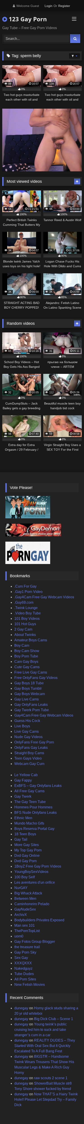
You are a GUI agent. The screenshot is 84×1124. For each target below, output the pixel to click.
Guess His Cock (27, 721)
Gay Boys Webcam (29, 694)
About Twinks (25, 635)
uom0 (18, 936)
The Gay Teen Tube (30, 802)
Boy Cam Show (26, 651)
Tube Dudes (24, 974)
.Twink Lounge (26, 608)
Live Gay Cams (26, 731)
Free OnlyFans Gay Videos (36, 678)
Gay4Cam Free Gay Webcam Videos (43, 715)
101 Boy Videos (27, 618)
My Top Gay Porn (28, 850)
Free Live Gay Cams (30, 672)
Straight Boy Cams (29, 753)
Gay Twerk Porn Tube (31, 710)
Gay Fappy (23, 780)
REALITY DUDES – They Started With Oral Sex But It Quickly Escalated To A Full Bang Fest (44, 1045)
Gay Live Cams (26, 699)
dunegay (21, 1008)
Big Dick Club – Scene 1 (53, 1019)
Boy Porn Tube (26, 656)
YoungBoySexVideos (31, 872)
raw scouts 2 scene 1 (50, 1078)
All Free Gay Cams (29, 791)
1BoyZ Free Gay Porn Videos (37, 866)
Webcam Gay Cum (29, 764)
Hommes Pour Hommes (33, 807)
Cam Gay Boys (26, 661)
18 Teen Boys (25, 834)
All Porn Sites (25, 979)
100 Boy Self (24, 877)
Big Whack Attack (28, 893)
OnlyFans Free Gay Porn (34, 742)
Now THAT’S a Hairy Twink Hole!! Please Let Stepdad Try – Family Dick (46, 1099)
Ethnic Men (23, 818)
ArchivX (20, 915)
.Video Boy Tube (27, 613)
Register (64, 6)
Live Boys (22, 726)
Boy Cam (21, 645)
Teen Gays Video (28, 758)
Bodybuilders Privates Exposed (39, 920)
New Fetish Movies (29, 984)
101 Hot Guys (25, 624)
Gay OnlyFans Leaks (31, 704)
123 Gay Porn (27, 19)
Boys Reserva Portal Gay (34, 829)
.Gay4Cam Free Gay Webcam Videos (44, 597)
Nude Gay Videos (28, 737)
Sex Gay (21, 958)
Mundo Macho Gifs (29, 823)
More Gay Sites (26, 845)
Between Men (25, 898)
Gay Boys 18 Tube (29, 683)
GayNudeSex (25, 909)
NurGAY (21, 888)
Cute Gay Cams (27, 667)
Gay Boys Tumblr (28, 688)
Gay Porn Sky (25, 952)
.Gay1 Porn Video (28, 592)
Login (48, 6)
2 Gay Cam (23, 629)
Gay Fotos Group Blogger (34, 941)
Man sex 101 (24, 925)
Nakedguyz (23, 968)
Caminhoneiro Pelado (31, 904)
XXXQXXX (23, 963)
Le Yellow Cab (26, 775)
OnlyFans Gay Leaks (31, 747)
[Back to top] (70, 1110)
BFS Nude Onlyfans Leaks (35, 812)
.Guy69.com (23, 602)
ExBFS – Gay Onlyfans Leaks (38, 786)
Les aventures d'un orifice (34, 882)
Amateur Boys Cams (30, 640)
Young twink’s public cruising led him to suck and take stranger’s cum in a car (40, 1029)
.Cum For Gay (25, 586)
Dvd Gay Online (27, 855)
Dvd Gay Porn (25, 861)
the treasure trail (27, 947)
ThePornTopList (27, 931)
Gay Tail (20, 839)
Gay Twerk (22, 796)
